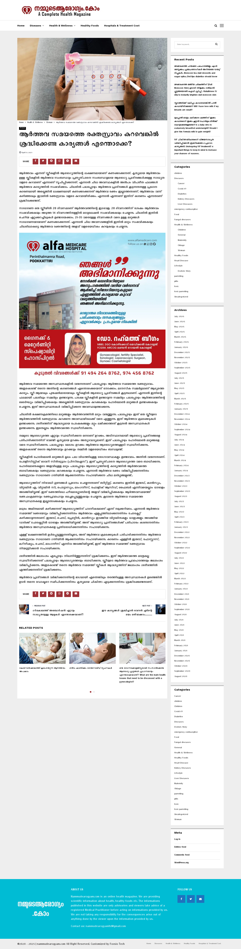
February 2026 (181, 342)
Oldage (181, 246)
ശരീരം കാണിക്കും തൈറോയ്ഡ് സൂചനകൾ (90, 668)
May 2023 (179, 512)
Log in (177, 839)
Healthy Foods (90, 25)
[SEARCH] (216, 44)
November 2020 (182, 661)
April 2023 (179, 517)
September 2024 (182, 430)
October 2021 (180, 605)
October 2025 (180, 363)
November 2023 (181, 481)
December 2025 (181, 353)
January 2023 (181, 527)
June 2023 (179, 507)
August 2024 (180, 435)
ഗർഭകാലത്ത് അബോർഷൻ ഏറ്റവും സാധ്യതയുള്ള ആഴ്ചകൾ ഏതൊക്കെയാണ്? (57, 613)
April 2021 (179, 635)
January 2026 (181, 348)
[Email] (200, 899)
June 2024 (179, 445)
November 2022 (182, 538)
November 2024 (182, 419)
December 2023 (181, 476)
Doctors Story (184, 271)
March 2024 (180, 461)
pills (176, 281)
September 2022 (182, 548)
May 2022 (179, 569)
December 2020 (182, 656)
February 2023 (181, 522)
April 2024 (179, 456)
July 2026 (179, 317)
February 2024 (181, 466)
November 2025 (182, 358)
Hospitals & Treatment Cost (122, 25)
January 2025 (181, 409)
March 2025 (180, 399)
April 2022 (179, 574)
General (181, 235)
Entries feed (180, 847)
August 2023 (180, 497)
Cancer (181, 184)
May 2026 (179, 327)
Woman (22, 128)
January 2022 (181, 589)
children (178, 173)
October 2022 (180, 543)
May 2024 (179, 450)
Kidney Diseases (186, 199)
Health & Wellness (61, 25)
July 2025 (179, 378)
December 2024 (181, 414)
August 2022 (180, 553)
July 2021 (178, 620)
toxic (176, 287)
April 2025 (179, 394)
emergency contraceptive (186, 209)
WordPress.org (181, 863)
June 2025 (179, 383)
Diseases (35, 25)
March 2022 (180, 579)
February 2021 (181, 646)
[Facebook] (181, 899)
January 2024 (181, 471)
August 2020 (180, 677)
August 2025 (180, 373)
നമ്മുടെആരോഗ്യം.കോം (40, 909)
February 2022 (181, 584)
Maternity (182, 240)
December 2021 (181, 594)
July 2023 (179, 502)
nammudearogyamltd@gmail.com (106, 927)
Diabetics (182, 194)
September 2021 (181, 610)
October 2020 (180, 666)
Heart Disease (181, 261)
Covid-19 (182, 189)
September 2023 (182, 491)
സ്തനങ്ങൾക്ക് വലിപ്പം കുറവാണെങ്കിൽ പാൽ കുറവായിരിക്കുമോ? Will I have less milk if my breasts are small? (196, 107)
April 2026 (179, 332)
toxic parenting (181, 292)
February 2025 (181, 404)
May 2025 (179, 389)
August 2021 (180, 615)
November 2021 (181, 599)
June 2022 (179, 563)
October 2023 (180, 486)
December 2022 (181, 532)
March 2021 (179, 640)
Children (182, 230)
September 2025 (182, 368)
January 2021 (180, 651)
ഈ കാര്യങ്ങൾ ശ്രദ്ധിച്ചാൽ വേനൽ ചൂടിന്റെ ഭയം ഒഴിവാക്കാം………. (127, 613)
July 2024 (179, 440)
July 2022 (179, 558)
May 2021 (178, 630)
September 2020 (182, 671)
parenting (178, 276)
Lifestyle (178, 266)
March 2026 (180, 337)
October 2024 (180, 424)
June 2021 (179, 625)
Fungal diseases (182, 220)
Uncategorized (181, 297)
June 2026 (179, 322)
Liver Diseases (185, 204)
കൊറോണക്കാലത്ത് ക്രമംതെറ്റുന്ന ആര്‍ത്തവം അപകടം (42, 670)
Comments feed (181, 855)
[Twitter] (191, 899)
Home (21, 25)
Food (176, 215)
